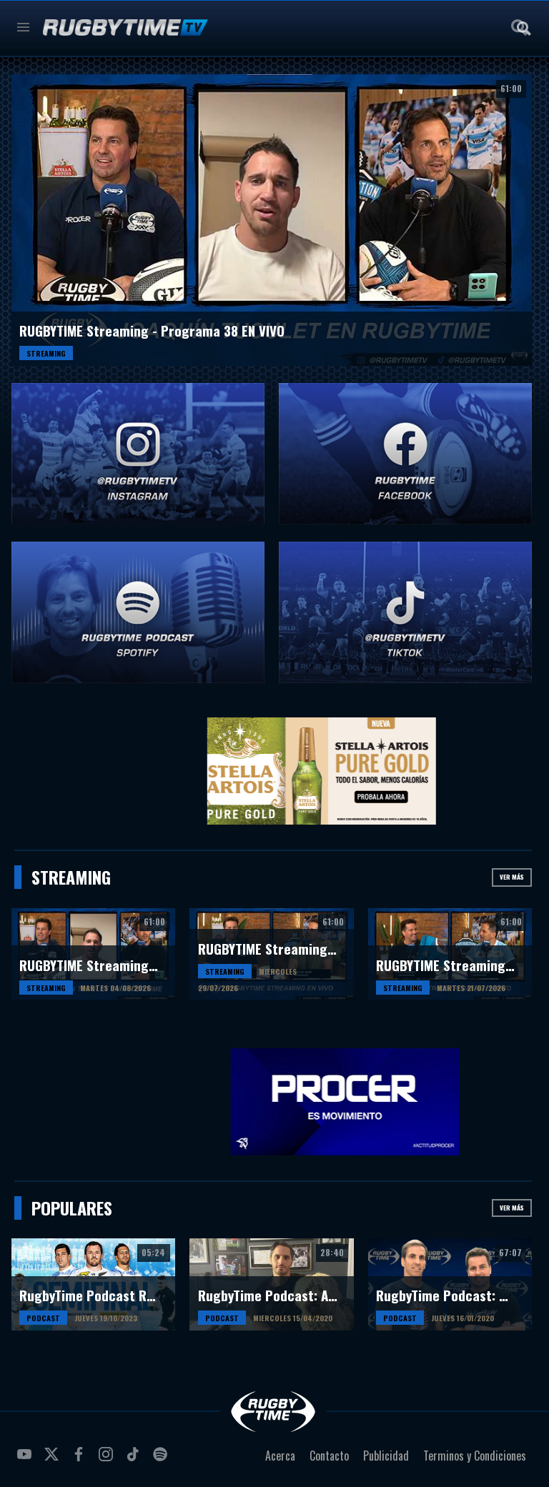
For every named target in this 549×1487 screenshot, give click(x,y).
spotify (162, 1460)
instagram (108, 1460)
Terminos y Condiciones (474, 1455)
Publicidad (386, 1455)
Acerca (280, 1455)
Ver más (512, 877)
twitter (53, 1460)
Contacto (329, 1455)
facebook (80, 1460)
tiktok (135, 1460)
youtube (26, 1460)
